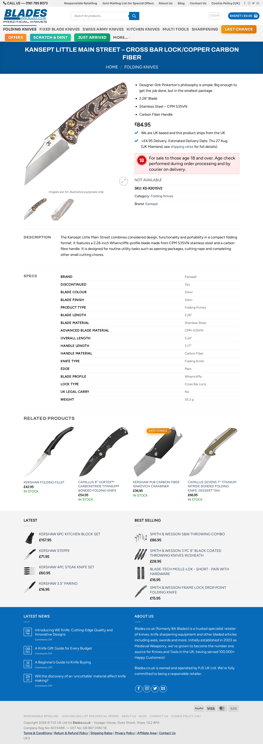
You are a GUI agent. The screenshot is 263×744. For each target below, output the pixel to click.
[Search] (134, 16)
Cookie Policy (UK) (225, 3)
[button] (214, 15)
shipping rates (182, 146)
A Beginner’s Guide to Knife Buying (63, 662)
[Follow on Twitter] (253, 3)
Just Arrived (92, 37)
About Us (166, 3)
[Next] (121, 134)
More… (120, 37)
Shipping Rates (101, 733)
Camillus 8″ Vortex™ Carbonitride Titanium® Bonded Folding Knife (98, 486)
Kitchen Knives (143, 29)
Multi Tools (176, 29)
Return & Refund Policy (71, 733)
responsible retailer (185, 673)
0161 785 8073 (37, 3)
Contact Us (198, 3)
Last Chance (239, 29)
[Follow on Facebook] (244, 3)
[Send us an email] (257, 3)
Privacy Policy (125, 733)
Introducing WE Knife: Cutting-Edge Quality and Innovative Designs (74, 632)
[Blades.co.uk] (34, 16)
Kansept (151, 204)
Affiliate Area (147, 733)
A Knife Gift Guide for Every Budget (63, 648)
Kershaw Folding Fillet (44, 482)
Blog (181, 3)
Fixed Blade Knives (59, 29)
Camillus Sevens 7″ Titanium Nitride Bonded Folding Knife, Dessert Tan (212, 486)
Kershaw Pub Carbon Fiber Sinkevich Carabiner (156, 484)
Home (112, 67)
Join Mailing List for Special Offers (128, 3)
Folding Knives (20, 29)
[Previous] (31, 134)
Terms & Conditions (38, 733)
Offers (15, 37)
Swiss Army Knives (103, 29)
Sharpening (205, 29)
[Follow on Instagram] (249, 3)
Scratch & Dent (50, 37)
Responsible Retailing (80, 3)
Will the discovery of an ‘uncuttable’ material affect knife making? (80, 678)
